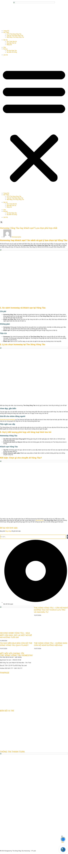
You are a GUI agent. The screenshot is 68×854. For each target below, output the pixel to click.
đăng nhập (8, 531)
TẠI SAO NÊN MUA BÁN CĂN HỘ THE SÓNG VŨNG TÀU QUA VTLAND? (16, 644)
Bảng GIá (9, 44)
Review (5, 49)
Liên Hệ (5, 55)
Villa (4, 47)
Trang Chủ (6, 31)
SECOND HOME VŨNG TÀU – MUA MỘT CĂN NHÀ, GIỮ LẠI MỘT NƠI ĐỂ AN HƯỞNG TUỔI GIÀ (16, 635)
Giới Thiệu (6, 32)
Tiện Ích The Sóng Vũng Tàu (15, 35)
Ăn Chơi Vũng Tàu (12, 50)
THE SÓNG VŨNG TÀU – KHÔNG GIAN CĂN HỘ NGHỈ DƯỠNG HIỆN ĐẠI (50, 644)
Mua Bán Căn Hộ (11, 43)
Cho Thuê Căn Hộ (12, 41)
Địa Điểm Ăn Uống (12, 52)
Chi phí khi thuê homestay (7, 419)
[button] (34, 124)
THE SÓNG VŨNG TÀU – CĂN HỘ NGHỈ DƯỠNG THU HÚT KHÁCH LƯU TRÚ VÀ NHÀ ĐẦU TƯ (51, 610)
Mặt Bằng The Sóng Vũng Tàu (15, 37)
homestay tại (40, 520)
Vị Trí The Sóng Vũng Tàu (14, 34)
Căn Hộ (5, 40)
